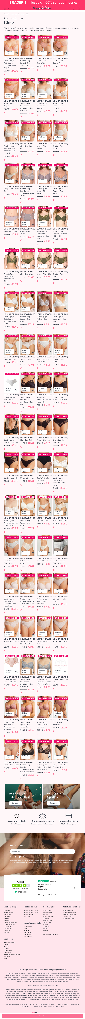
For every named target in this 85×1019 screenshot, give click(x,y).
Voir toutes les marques (50, 934)
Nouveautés (27, 932)
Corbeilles (7, 916)
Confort (6, 944)
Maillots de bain (30, 906)
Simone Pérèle (47, 912)
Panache (46, 926)
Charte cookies (32, 1004)
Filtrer (43, 1016)
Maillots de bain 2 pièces (31, 912)
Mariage (6, 948)
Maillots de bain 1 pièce (31, 910)
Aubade (45, 924)
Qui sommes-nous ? (69, 918)
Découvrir (53, 803)
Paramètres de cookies (48, 1004)
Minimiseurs (7, 928)
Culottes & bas (28, 926)
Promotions (27, 934)
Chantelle (46, 918)
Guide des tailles (68, 910)
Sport (5, 958)
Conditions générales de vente (15, 1004)
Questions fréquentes (69, 912)
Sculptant (7, 956)
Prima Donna (47, 910)
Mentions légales (63, 1004)
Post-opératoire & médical (12, 954)
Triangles (7, 932)
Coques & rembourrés (10, 922)
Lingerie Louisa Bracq (17, 14)
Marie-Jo (45, 914)
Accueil (6, 14)
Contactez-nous (67, 916)
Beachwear (27, 916)
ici (68, 862)
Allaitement (7, 952)
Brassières (7, 930)
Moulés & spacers (9, 924)
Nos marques (49, 906)
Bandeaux (7, 920)
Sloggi (45, 928)
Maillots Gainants (29, 914)
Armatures (7, 910)
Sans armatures (9, 912)
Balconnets (7, 914)
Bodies (26, 928)
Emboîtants (7, 926)
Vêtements (27, 930)
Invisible (6, 946)
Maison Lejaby (47, 920)
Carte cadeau (28, 936)
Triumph (45, 930)
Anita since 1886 (48, 916)
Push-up (6, 918)
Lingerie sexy (8, 950)
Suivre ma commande (69, 914)
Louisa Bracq (47, 922)
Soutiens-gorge (10, 906)
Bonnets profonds (9, 942)
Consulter (15, 803)
